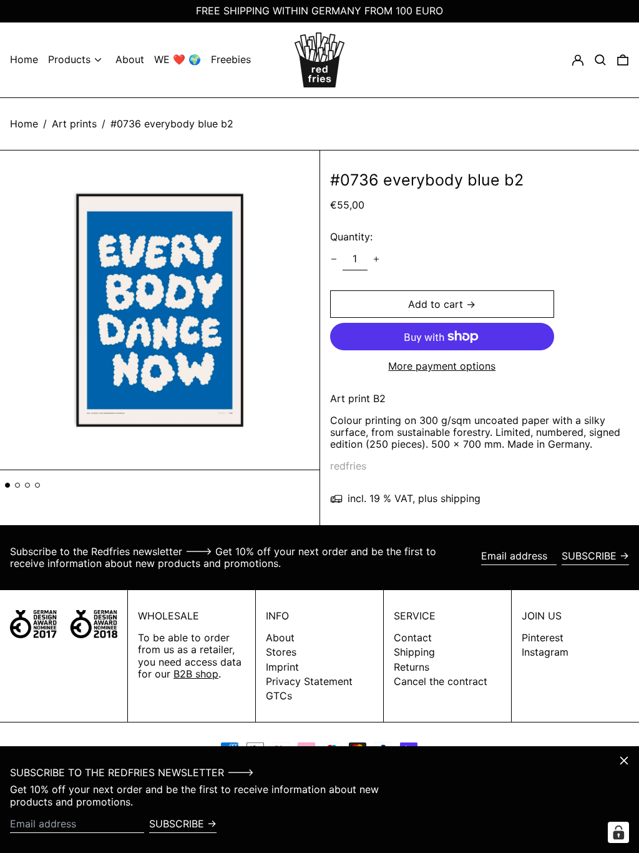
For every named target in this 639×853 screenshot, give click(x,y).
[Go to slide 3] (27, 485)
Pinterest (542, 638)
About (280, 637)
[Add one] (376, 259)
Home (24, 123)
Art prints (74, 123)
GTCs (279, 695)
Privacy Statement (309, 681)
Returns (411, 667)
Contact (413, 637)
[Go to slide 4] (37, 485)
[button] (623, 59)
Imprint (282, 667)
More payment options (441, 366)
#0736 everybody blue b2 (171, 123)
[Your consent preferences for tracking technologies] (618, 832)
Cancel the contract (440, 681)
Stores (281, 652)
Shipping (414, 652)
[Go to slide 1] (7, 485)
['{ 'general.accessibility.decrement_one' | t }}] (334, 259)
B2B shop (195, 674)
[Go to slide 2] (17, 485)
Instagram (545, 652)
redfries (348, 466)
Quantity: (351, 236)
